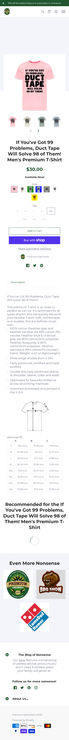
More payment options (34, 248)
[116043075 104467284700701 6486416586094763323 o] (34, 617)
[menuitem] (42, 11)
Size (35, 206)
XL (42, 211)
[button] (3, 3)
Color (34, 184)
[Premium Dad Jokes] (7, 11)
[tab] (18, 282)
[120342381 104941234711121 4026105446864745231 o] (50, 584)
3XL (25, 219)
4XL (35, 219)
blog (22, 660)
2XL (51, 211)
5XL (44, 219)
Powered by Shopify (23, 720)
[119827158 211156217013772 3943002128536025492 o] (18, 584)
